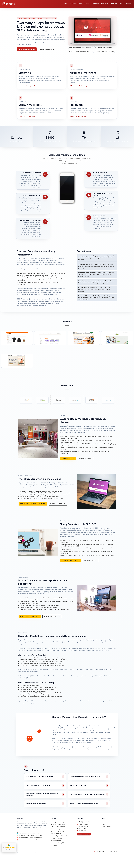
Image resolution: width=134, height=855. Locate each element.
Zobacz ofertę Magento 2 (27, 86)
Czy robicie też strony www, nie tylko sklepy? (85, 776)
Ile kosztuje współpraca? (78, 785)
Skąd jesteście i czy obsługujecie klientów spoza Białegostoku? (42, 794)
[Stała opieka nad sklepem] (45, 174)
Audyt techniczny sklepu (58, 824)
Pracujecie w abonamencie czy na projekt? (84, 803)
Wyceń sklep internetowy (27, 49)
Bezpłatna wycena (85, 458)
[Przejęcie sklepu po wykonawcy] (45, 221)
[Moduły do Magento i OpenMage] (88, 217)
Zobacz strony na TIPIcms (27, 116)
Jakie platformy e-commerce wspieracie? (39, 776)
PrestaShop (76, 104)
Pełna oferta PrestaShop (70, 560)
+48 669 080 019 (83, 824)
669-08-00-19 (113, 851)
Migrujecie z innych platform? (36, 803)
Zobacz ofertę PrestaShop (78, 116)
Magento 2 (25, 72)
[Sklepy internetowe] (88, 174)
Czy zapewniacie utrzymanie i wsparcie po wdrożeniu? (88, 794)
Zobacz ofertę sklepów (46, 49)
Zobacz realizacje (90, 560)
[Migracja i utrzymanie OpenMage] (88, 195)
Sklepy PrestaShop (56, 838)
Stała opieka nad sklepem (58, 822)
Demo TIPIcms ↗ (106, 826)
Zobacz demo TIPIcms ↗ (52, 616)
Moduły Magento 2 (56, 833)
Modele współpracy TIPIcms (29, 616)
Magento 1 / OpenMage (83, 72)
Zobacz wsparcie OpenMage (79, 86)
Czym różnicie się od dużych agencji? (38, 785)
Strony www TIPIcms (30, 104)
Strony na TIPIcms (56, 840)
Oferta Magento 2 (68, 458)
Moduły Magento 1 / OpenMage (60, 836)
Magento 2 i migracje (57, 504)
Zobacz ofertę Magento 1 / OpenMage (33, 504)
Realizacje (54, 845)
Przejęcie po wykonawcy (58, 826)
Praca (103, 824)
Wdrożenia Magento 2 (57, 829)
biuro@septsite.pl (84, 822)
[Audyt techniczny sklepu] (45, 197)
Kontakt (104, 822)
